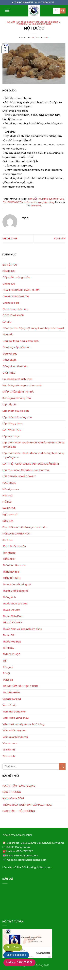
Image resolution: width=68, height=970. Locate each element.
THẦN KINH (8, 559)
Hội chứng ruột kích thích (17, 379)
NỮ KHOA (7, 521)
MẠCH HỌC (9, 482)
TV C (46, 38)
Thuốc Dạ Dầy (11, 610)
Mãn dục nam (10, 489)
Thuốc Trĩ (8, 635)
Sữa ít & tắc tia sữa (14, 546)
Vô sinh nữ (8, 749)
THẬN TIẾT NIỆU (11, 578)
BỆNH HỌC (8, 271)
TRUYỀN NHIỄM (11, 692)
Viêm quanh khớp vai (15, 737)
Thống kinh (9, 597)
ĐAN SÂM (60, 238)
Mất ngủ (7, 495)
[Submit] (63, 11)
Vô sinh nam (9, 743)
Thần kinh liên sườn (14, 565)
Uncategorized (11, 699)
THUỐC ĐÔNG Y (52, 22)
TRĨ (4, 660)
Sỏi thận (7, 540)
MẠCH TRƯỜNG (11, 792)
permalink (36, 206)
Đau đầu (7, 334)
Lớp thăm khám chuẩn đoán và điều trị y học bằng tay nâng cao (33, 455)
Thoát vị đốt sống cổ (15, 590)
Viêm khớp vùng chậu (15, 718)
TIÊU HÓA (8, 648)
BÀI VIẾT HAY (13, 22)
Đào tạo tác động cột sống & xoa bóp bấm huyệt (33, 328)
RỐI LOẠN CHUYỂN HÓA (16, 533)
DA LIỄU (6, 322)
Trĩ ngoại (7, 667)
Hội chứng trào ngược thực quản (22, 385)
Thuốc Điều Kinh (12, 616)
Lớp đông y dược (12, 423)
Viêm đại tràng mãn (14, 711)
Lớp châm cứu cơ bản (15, 411)
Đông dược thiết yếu (32, 22)
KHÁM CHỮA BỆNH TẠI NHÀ (18, 391)
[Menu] (7, 10)
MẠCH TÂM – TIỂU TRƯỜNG (18, 811)
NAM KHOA (8, 508)
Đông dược (9, 360)
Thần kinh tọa (10, 572)
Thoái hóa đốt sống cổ (16, 584)
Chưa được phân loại (15, 309)
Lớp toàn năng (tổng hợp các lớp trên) (25, 470)
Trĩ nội (6, 673)
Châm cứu (8, 283)
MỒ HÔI (7, 502)
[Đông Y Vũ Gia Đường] (34, 10)
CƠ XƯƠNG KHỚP (13, 315)
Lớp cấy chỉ (9, 404)
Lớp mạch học (11, 436)
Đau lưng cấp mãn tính (16, 347)
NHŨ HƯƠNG (9, 238)
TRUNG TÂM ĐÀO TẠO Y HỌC (20, 686)
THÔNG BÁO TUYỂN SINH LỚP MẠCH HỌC (27, 805)
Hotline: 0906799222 (19, 962)
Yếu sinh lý (8, 756)
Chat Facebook (16, 955)
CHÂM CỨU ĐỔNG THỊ (15, 296)
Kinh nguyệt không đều (16, 398)
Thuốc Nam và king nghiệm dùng (34, 24)
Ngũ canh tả (9, 514)
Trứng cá (7, 680)
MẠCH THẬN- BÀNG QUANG (19, 785)
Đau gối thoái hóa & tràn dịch (20, 341)
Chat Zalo (12, 947)
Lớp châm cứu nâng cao (17, 417)
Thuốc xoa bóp (11, 641)
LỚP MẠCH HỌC (11, 430)
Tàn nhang (9, 552)
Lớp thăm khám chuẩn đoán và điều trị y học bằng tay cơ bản (33, 444)
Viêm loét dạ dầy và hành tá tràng (23, 724)
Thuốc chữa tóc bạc (14, 603)
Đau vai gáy (9, 353)
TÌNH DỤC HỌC (11, 654)
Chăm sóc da (10, 302)
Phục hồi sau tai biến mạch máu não (24, 527)
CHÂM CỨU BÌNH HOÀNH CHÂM (20, 290)
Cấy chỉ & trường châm (16, 277)
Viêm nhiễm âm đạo (14, 730)
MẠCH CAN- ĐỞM (13, 798)
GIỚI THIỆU (8, 372)
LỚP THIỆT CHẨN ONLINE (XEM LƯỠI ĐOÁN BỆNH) (30, 464)
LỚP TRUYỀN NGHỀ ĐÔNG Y (19, 476)
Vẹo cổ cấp (9, 705)
